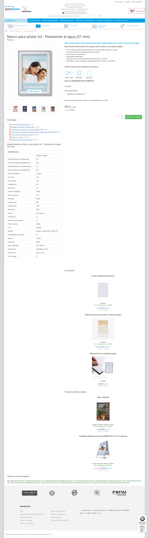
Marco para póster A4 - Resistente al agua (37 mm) (76, 482)
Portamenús (34, 20)
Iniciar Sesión (119, 2)
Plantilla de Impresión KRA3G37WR (22, 127)
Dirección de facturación (58, 514)
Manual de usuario (17, 137)
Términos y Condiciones (27, 523)
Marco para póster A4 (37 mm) (51, 482)
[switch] (142, 530)
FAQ (21, 511)
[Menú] (146, 516)
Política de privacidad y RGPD (60, 520)
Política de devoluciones (58, 511)
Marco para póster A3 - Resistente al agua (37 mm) (26, 482)
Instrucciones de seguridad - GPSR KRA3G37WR (27, 129)
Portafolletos (121, 20)
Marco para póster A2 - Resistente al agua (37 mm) (110, 480)
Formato (67, 86)
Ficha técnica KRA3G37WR (20, 124)
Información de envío (26, 517)
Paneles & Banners (104, 20)
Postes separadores (50, 20)
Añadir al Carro (133, 117)
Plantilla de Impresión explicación (21, 140)
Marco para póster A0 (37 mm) (16, 480)
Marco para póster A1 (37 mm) (35, 480)
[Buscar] (99, 16)
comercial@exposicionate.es (76, 13)
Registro (127, 2)
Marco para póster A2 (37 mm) (85, 480)
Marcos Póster (66, 20)
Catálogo (10, 20)
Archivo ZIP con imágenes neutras (22, 134)
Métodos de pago (56, 517)
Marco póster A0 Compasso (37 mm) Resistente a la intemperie (111, 482)
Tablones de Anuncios (85, 20)
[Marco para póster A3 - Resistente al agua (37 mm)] (15, 109)
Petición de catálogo (26, 520)
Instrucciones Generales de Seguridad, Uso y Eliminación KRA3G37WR (34, 132)
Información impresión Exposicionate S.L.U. (33, 514)
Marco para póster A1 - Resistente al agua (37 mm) (60, 480)
